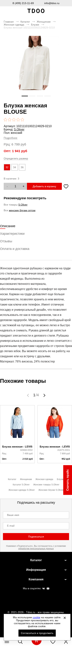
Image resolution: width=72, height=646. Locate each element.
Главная (9, 21)
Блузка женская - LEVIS (17, 446)
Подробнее (10, 137)
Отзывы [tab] (6, 241)
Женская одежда (14, 24)
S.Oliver (19, 129)
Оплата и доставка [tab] (14, 249)
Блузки (35, 24)
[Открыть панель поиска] (20, 641)
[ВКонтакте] (43, 588)
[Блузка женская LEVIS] (17, 425)
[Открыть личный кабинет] (66, 641)
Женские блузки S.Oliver (51, 490)
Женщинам (44, 21)
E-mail (10, 525)
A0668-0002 (26, 450)
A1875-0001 (63, 450)
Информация (36, 569)
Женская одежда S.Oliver (21, 490)
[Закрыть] (65, 618)
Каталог (25, 21)
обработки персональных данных (36, 548)
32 (7, 167)
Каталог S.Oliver (21, 484)
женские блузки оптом (22, 210)
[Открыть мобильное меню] (7, 641)
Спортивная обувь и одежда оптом (36, 11)
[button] (28, 395)
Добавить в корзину (44, 186)
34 (14, 167)
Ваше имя (13, 514)
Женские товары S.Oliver (46, 484)
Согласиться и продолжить (37, 633)
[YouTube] (48, 589)
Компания (36, 579)
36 (22, 167)
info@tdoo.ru (51, 3)
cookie (36, 617)
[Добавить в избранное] (66, 186)
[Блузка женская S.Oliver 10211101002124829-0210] (36, 68)
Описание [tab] (7, 226)
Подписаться (36, 536)
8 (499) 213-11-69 (23, 3)
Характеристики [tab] (12, 233)
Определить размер (16, 158)
